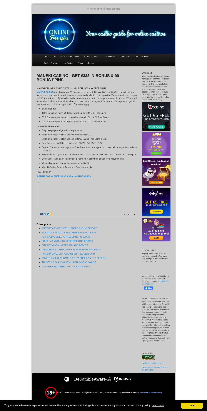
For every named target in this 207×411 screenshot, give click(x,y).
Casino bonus (110, 56)
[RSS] (51, 214)
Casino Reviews (51, 63)
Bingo (80, 63)
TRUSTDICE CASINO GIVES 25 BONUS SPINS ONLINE (69, 262)
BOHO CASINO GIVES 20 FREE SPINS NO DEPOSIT (67, 241)
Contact (90, 63)
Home (46, 56)
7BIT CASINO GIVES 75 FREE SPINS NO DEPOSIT (67, 236)
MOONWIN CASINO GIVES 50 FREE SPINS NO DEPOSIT (70, 232)
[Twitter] (44, 214)
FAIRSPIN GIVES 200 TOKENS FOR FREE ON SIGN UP (69, 253)
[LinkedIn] (48, 214)
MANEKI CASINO (45, 92)
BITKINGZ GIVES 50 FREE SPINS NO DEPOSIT (65, 245)
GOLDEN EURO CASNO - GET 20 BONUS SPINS (66, 266)
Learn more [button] (158, 405)
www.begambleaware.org (151, 392)
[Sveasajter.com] (156, 368)
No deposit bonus (91, 56)
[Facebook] (41, 214)
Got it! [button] (192, 405)
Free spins (125, 56)
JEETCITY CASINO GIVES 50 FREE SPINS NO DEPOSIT (69, 228)
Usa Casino (68, 63)
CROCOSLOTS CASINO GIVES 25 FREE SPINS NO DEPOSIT (72, 249)
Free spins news (141, 56)
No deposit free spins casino (66, 56)
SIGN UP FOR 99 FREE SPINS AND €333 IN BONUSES (64, 176)
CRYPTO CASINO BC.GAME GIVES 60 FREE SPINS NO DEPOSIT (74, 257)
